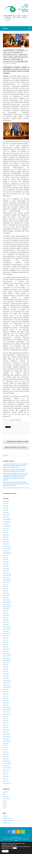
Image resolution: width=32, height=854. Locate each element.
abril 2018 (5, 725)
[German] (20, 17)
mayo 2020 (5, 669)
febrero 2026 (6, 515)
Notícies (5, 805)
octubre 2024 (6, 550)
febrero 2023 (6, 595)
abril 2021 (5, 644)
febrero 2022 (6, 622)
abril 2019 (5, 698)
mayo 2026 (5, 508)
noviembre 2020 (7, 656)
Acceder (5, 816)
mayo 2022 (5, 615)
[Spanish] (20, 15)
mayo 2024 (5, 562)
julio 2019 (5, 691)
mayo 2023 (5, 588)
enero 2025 (5, 544)
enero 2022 (5, 624)
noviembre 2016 (7, 763)
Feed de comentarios (8, 820)
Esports (5, 803)
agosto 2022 (6, 609)
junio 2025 (5, 532)
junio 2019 (5, 694)
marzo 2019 (6, 700)
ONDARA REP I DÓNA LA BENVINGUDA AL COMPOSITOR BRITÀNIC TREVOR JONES (14, 470)
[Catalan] (14, 15)
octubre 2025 (6, 524)
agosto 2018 (6, 716)
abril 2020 (5, 671)
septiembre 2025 (7, 526)
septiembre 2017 (7, 741)
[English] (26, 15)
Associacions (6, 798)
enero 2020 (5, 678)
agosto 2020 (6, 662)
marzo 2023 (6, 593)
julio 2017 (5, 745)
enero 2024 (5, 570)
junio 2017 (5, 747)
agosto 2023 (6, 582)
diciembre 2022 (6, 600)
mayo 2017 (5, 750)
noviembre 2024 (7, 548)
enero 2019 (5, 705)
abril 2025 (5, 537)
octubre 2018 (6, 712)
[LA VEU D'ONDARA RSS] (18, 832)
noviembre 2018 (7, 709)
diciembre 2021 (6, 626)
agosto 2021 (6, 635)
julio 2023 (5, 584)
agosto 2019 (6, 689)
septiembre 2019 (7, 687)
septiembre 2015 (7, 783)
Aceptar (5, 851)
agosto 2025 (6, 528)
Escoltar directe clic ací (7, 19)
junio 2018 (5, 720)
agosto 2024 (6, 555)
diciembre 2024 (6, 546)
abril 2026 (5, 510)
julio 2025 (5, 530)
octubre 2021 (6, 631)
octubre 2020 (6, 658)
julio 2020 (5, 664)
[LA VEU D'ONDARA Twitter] (14, 832)
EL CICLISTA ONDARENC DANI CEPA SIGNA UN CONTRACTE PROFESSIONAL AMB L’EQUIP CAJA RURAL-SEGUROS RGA (15, 465)
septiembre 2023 (7, 579)
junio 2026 (5, 506)
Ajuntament (18, 420)
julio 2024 (5, 557)
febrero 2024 (6, 568)
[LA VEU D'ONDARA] (16, 8)
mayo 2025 (5, 535)
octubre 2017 (6, 738)
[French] (15, 17)
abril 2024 (5, 564)
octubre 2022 (6, 604)
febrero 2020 (6, 676)
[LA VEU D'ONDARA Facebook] (9, 832)
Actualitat (12, 420)
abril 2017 (5, 752)
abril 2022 (5, 618)
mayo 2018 (5, 723)
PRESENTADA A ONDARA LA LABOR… (17, 441)
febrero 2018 (6, 729)
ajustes (15, 848)
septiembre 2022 (7, 606)
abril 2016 (5, 779)
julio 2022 (5, 611)
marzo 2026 (6, 512)
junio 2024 (5, 559)
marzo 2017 (6, 754)
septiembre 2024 (7, 553)
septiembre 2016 (7, 767)
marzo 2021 (6, 647)
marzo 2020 (6, 673)
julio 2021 (5, 638)
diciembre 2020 (6, 653)
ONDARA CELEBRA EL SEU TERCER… (17, 447)
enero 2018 (5, 732)
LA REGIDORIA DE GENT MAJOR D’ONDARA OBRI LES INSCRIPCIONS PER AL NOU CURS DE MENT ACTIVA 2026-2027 (16, 483)
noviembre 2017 (7, 736)
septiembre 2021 (7, 633)
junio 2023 (5, 586)
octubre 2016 (6, 765)
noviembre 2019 (7, 682)
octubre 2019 (6, 685)
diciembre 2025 (6, 519)
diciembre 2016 (6, 761)
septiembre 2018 (7, 714)
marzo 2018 (6, 727)
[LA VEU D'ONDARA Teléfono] (23, 832)
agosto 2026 (6, 501)
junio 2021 (5, 640)
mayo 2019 (5, 696)
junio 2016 (5, 774)
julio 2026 (5, 503)
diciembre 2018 (6, 707)
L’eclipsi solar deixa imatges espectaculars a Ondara (16, 488)
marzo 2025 (6, 539)
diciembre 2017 (6, 734)
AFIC (4, 794)
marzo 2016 (6, 781)
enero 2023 (5, 597)
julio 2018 (5, 718)
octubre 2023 (6, 577)
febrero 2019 (6, 703)
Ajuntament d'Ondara (18, 838)
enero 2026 (5, 517)
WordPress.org (6, 823)
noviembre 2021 (7, 629)
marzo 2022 (6, 620)
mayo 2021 (5, 642)
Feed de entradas (7, 818)
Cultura (4, 801)
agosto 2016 (6, 770)
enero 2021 (5, 651)
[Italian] (25, 17)
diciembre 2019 (6, 680)
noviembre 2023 (7, 575)
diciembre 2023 (6, 573)
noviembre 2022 (7, 602)
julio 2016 (5, 772)
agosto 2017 (6, 743)
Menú (6, 28)
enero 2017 (5, 758)
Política (5, 807)
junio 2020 (5, 667)
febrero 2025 (6, 541)
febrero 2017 (6, 756)
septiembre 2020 (7, 660)
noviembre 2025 (7, 521)
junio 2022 (5, 613)
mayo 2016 (5, 776)
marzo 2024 (6, 566)
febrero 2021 (6, 649)
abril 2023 (5, 591)
